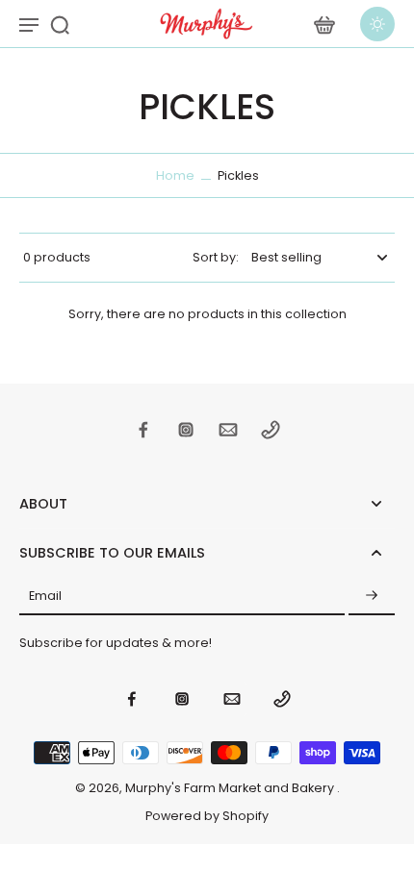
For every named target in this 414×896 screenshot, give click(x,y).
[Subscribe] (372, 596)
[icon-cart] (323, 24)
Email (45, 595)
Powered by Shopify (207, 816)
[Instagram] (186, 430)
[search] (60, 24)
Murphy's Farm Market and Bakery (231, 788)
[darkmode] (377, 24)
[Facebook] (143, 430)
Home (175, 175)
